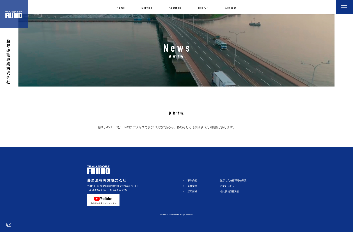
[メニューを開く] (344, 7)
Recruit (203, 7)
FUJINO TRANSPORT (170, 214)
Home (121, 7)
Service (146, 7)
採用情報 (192, 191)
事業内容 (192, 180)
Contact (230, 7)
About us (175, 7)
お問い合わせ (227, 186)
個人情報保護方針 (229, 191)
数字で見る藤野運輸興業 (233, 180)
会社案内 (192, 186)
